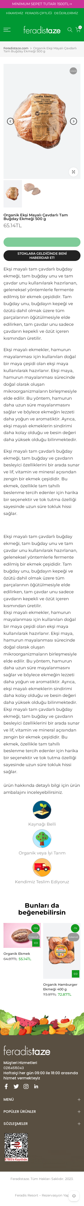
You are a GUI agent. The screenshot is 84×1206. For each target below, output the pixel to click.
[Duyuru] (42, 4)
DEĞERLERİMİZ (66, 13)
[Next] (73, 121)
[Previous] (10, 121)
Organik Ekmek (17, 953)
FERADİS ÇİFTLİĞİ (38, 13)
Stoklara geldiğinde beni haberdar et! (42, 255)
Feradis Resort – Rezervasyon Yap (42, 1195)
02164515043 (14, 1068)
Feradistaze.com (16, 48)
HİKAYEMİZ (15, 13)
